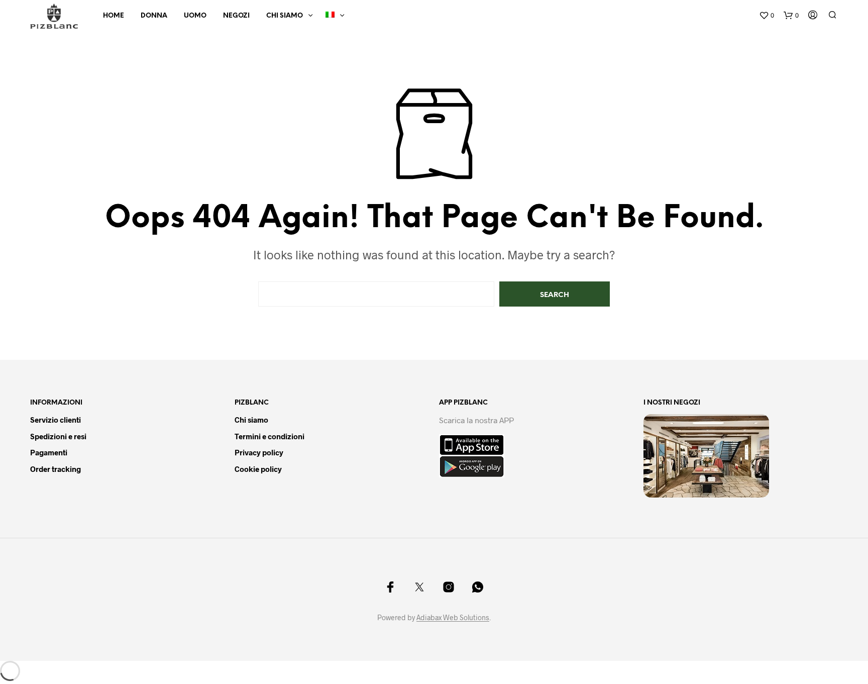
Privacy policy (259, 452)
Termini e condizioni (269, 436)
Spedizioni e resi (58, 436)
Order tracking (55, 468)
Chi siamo (284, 16)
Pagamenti (48, 452)
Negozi (236, 16)
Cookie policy (258, 468)
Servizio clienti (55, 419)
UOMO (195, 16)
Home (113, 16)
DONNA (154, 16)
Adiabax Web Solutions (452, 618)
